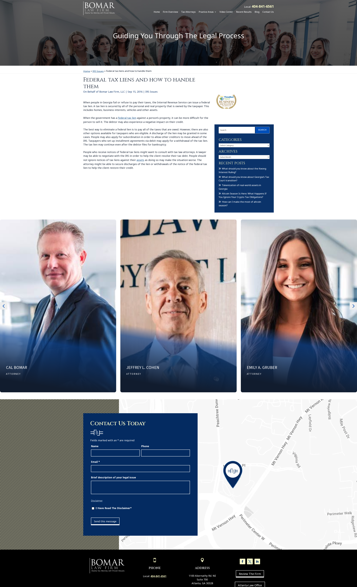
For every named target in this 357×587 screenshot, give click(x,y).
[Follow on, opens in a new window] (249, 561)
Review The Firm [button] (250, 574)
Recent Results (244, 12)
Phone (145, 446)
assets (140, 160)
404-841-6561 (263, 6)
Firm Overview (170, 12)
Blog (257, 12)
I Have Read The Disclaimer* (114, 508)
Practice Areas (206, 12)
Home (157, 12)
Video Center (226, 12)
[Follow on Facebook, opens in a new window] (242, 561)
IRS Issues (151, 91)
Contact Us (268, 12)
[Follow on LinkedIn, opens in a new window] (257, 561)
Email (95, 461)
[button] (3, 306)
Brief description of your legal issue (113, 477)
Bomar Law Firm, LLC (112, 91)
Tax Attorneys (188, 12)
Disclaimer (97, 500)
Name (94, 446)
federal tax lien (127, 118)
